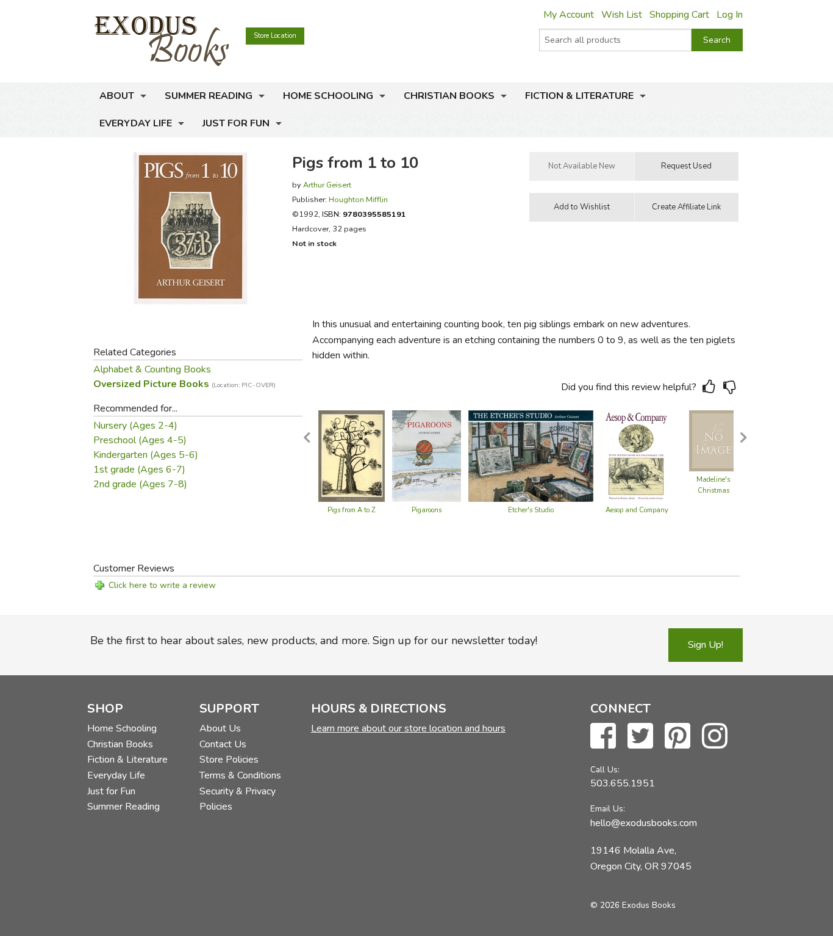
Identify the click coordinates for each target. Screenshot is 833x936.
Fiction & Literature (579, 96)
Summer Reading (208, 96)
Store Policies (229, 759)
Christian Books (449, 96)
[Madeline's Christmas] (713, 440)
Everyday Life (135, 123)
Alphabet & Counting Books (152, 369)
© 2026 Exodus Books (633, 905)
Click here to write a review (162, 585)
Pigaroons (427, 510)
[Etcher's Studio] (530, 455)
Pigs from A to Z (351, 510)
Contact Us (222, 744)
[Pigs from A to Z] (351, 455)
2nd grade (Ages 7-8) (140, 484)
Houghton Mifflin (358, 199)
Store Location (275, 35)
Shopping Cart (679, 14)
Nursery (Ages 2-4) (135, 425)
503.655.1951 (622, 783)
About (116, 96)
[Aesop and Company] (637, 455)
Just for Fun (236, 123)
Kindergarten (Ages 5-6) (145, 455)
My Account (568, 14)
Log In (730, 14)
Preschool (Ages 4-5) (140, 440)
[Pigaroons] (426, 455)
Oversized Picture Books (184, 384)
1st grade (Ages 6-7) (139, 469)
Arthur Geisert (327, 185)
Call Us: (605, 769)
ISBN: (364, 214)
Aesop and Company (637, 510)
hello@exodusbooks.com (643, 823)
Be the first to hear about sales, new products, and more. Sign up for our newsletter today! (313, 640)
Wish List (621, 14)
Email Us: (607, 808)
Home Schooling (328, 96)
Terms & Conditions (240, 775)
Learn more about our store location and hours (408, 728)
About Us (220, 728)
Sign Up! (705, 644)
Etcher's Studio (531, 510)
